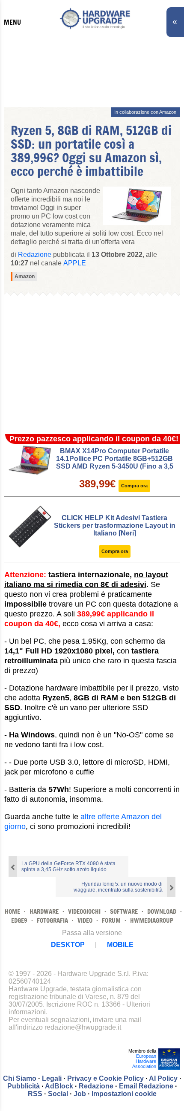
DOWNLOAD (161, 911)
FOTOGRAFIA (52, 920)
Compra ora (134, 485)
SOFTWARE (124, 911)
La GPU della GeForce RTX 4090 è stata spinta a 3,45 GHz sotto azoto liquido (68, 866)
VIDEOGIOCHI (84, 911)
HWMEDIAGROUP (151, 920)
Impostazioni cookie (124, 1093)
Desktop (68, 944)
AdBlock (59, 1086)
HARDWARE (44, 911)
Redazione (96, 1086)
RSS (35, 1093)
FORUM (111, 920)
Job (80, 1093)
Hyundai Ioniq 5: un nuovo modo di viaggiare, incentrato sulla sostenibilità (118, 887)
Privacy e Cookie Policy (105, 1078)
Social (58, 1093)
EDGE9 (19, 920)
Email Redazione (146, 1086)
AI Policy (163, 1078)
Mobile (120, 944)
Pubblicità (23, 1086)
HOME (12, 911)
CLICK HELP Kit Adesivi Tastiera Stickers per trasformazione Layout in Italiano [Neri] (114, 525)
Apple (74, 263)
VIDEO (84, 920)
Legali (52, 1078)
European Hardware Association (144, 1061)
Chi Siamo (19, 1078)
